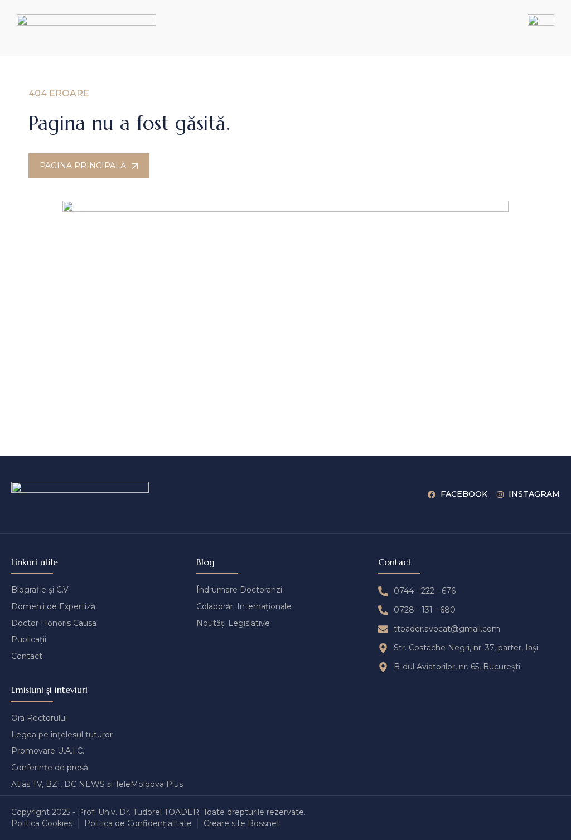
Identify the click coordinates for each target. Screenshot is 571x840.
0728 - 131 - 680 (425, 610)
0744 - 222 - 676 (425, 591)
